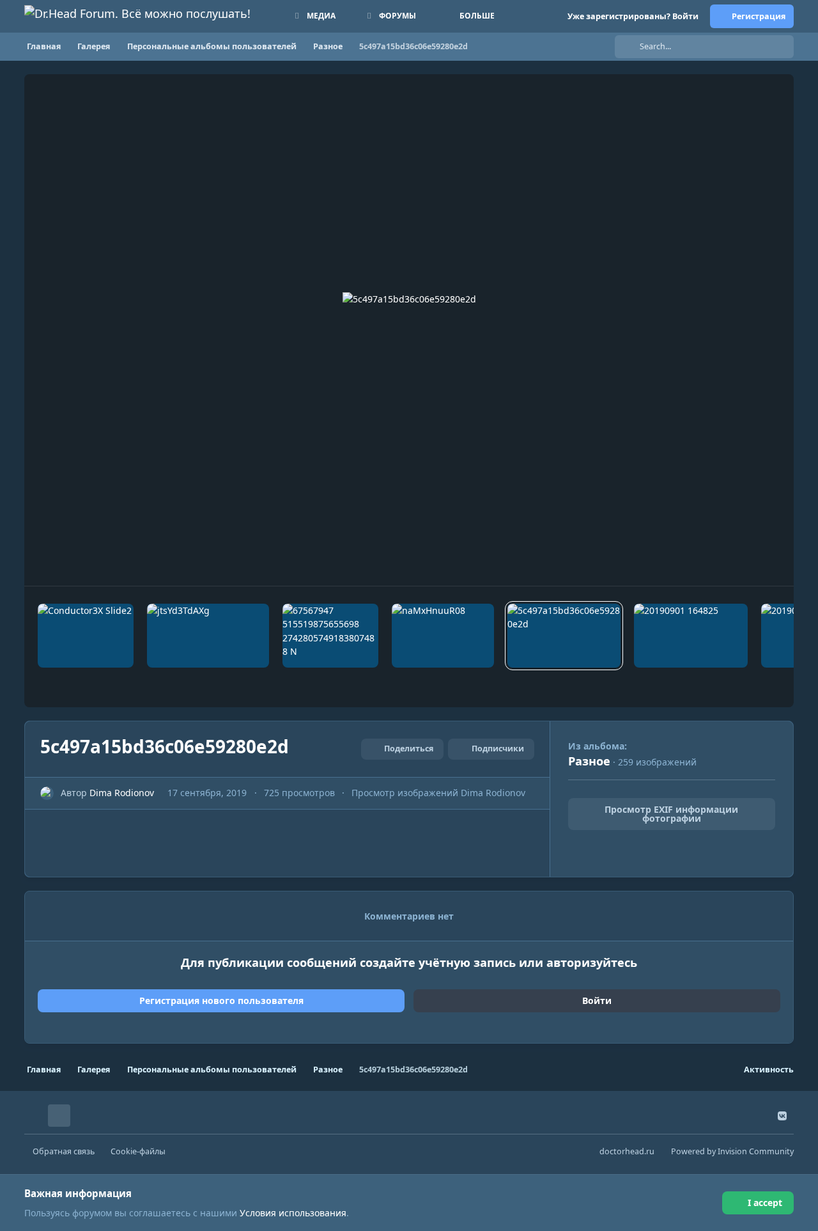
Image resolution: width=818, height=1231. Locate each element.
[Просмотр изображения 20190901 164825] (691, 636)
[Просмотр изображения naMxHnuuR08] (443, 636)
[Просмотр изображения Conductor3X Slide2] (86, 636)
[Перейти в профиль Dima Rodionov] (47, 793)
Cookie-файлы (138, 1151)
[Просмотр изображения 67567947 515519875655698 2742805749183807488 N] (330, 636)
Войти (597, 1000)
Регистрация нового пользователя (221, 1000)
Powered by (732, 1151)
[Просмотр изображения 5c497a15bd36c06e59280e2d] (564, 636)
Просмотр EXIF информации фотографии (671, 813)
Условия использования (293, 1213)
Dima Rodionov (121, 793)
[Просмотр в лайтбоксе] (409, 330)
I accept (765, 1202)
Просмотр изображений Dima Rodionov (438, 793)
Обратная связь (64, 1151)
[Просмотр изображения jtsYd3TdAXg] (207, 636)
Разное (589, 761)
